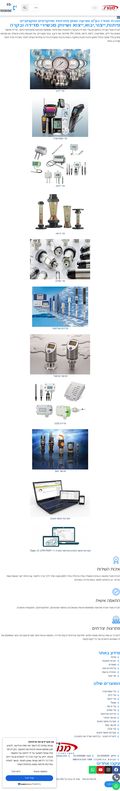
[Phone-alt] (116, 777)
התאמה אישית (40, 771)
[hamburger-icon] (94, 8)
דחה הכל (15, 771)
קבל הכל (29, 778)
